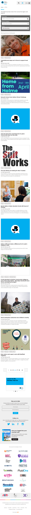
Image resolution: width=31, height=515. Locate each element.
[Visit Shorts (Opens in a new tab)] (7, 466)
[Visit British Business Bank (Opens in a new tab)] (23, 485)
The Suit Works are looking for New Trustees (13, 170)
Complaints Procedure (12, 509)
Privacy (18, 507)
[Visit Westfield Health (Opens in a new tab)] (7, 451)
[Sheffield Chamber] (4, 3)
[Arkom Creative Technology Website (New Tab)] (17, 512)
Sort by (3, 26)
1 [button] (13, 391)
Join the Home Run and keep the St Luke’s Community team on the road (13, 134)
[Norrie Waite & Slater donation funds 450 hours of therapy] (15, 191)
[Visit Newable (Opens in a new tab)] (7, 485)
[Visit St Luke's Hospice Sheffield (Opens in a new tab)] (7, 475)
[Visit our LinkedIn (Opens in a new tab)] (13, 424)
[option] (15, 381)
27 (17, 370)
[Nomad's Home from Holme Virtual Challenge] (15, 82)
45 (22, 370)
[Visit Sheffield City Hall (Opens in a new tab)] (23, 490)
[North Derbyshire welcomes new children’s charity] (15, 302)
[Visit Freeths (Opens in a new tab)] (23, 466)
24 (11, 370)
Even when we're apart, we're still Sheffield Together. (13, 355)
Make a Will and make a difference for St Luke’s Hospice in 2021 (14, 244)
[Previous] (5, 370)
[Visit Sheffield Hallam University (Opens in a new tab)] (7, 456)
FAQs (26, 507)
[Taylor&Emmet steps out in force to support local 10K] (15, 45)
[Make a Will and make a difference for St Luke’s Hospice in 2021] (15, 229)
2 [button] (15, 391)
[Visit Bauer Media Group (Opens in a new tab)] (23, 461)
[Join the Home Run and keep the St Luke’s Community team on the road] (15, 118)
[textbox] (16, 23)
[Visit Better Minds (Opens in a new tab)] (23, 480)
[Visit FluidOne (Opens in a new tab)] (23, 470)
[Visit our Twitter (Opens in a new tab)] (8, 424)
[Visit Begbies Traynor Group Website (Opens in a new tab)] (15, 495)
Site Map (5, 507)
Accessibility (9, 507)
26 (15, 370)
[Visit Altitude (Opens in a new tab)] (23, 451)
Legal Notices (14, 507)
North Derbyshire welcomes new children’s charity (15, 317)
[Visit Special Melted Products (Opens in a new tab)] (23, 475)
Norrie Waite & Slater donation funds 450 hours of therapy (14, 206)
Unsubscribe (22, 507)
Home (2, 7)
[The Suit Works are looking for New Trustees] (15, 155)
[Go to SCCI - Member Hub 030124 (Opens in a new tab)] (15, 381)
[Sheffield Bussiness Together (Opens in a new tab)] (26, 495)
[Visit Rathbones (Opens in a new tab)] (7, 480)
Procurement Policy (19, 509)
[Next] (26, 370)
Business (6, 351)
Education (7, 276)
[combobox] (15, 23)
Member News (7, 57)
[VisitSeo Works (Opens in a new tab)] (7, 470)
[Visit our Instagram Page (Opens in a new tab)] (23, 424)
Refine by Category (5, 21)
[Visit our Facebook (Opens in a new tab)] (18, 424)
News (6, 7)
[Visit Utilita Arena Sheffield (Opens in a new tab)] (7, 490)
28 (19, 370)
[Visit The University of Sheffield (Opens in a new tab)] (23, 456)
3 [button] (17, 391)
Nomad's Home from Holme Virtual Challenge (13, 97)
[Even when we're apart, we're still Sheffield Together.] (15, 339)
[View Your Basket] (22, 3)
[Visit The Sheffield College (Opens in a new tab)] (7, 461)
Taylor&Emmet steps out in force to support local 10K (14, 61)
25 (13, 370)
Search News (4, 16)
